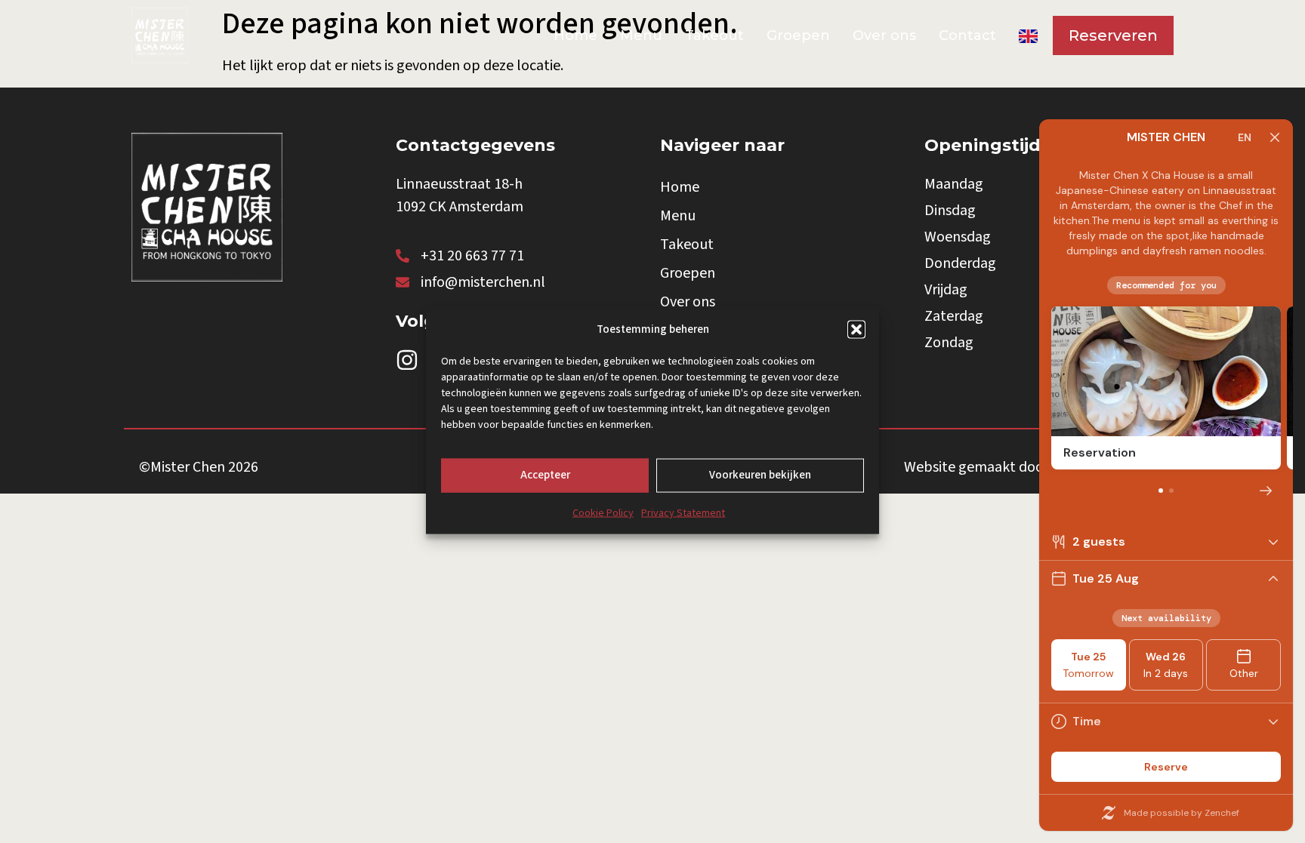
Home (575, 35)
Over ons (884, 35)
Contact (967, 35)
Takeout (714, 35)
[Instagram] (407, 360)
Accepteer (545, 474)
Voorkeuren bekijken (760, 474)
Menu (641, 35)
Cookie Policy (603, 512)
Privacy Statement (683, 512)
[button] (856, 329)
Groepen (798, 35)
